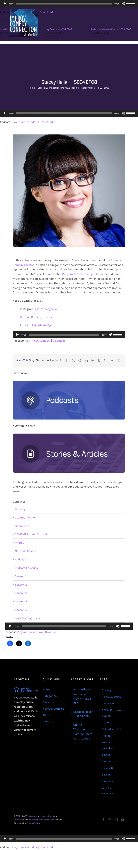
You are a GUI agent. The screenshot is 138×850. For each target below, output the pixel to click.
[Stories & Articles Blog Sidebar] (69, 435)
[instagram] (116, 819)
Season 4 (21, 601)
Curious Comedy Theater (36, 317)
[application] (69, 113)
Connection (22, 526)
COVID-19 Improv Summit (31, 534)
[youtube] (122, 819)
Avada (32, 816)
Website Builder (47, 816)
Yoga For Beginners (27, 618)
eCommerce (35, 819)
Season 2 (21, 584)
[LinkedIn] (86, 360)
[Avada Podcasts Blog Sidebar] (69, 382)
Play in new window (25, 122)
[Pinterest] (105, 360)
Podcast (20, 559)
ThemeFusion (33, 823)
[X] (73, 360)
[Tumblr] (99, 360)
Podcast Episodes (26, 568)
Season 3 (21, 593)
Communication (26, 517)
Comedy (20, 509)
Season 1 (20, 576)
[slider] (131, 113)
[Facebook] (67, 360)
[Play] (4, 113)
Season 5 (21, 610)
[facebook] (103, 819)
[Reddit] (80, 360)
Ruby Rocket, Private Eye (78, 274)
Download (46, 122)
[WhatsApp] (92, 360)
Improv (19, 542)
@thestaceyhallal (46, 309)
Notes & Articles (25, 551)
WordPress (19, 819)
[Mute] (123, 113)
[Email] (118, 360)
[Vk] (112, 360)
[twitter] (109, 819)
